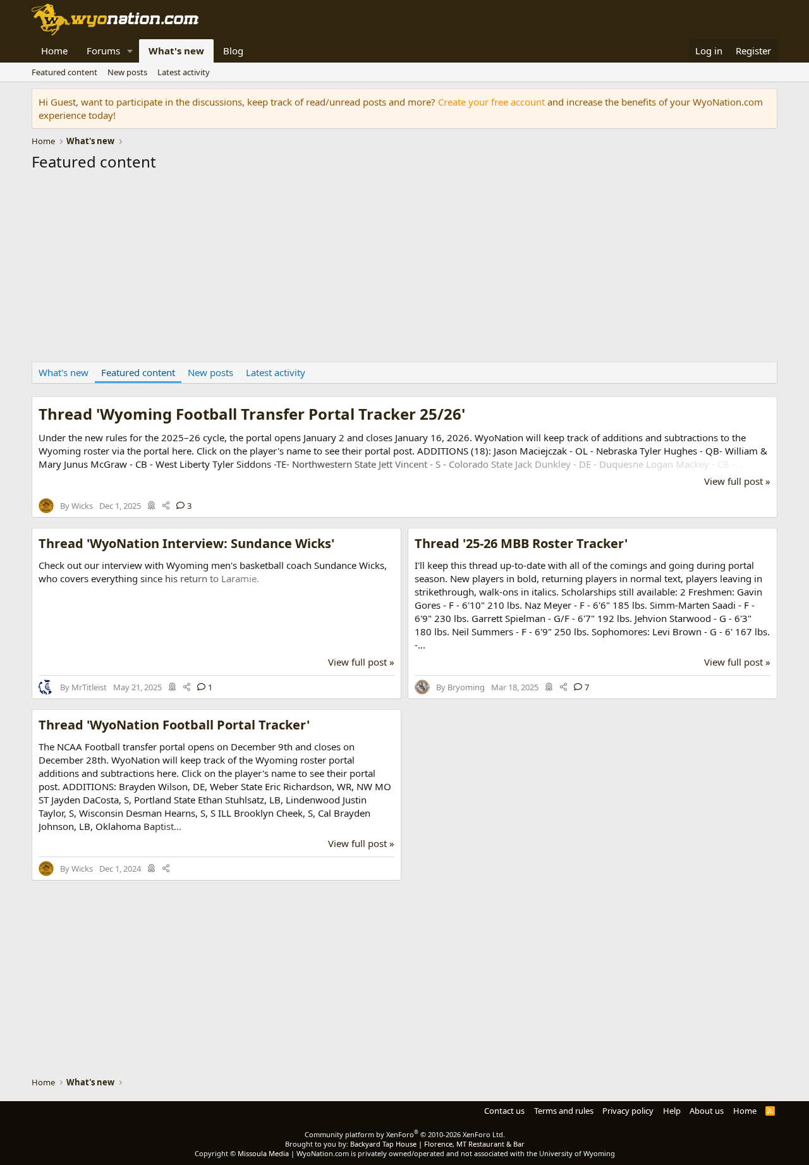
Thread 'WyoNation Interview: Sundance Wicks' (186, 543)
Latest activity (183, 72)
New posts (127, 72)
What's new (176, 50)
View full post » (737, 481)
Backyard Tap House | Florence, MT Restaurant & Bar (437, 1144)
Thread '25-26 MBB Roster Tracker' (521, 543)
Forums (103, 50)
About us (707, 1110)
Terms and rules (563, 1110)
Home (54, 50)
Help (672, 1110)
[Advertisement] (404, 269)
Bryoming (466, 687)
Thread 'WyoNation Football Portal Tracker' (174, 724)
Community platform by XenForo (405, 1134)
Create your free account (491, 101)
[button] (130, 51)
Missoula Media (263, 1153)
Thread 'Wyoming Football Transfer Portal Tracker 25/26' (252, 413)
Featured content (64, 72)
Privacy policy (628, 1110)
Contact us (504, 1110)
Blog (233, 50)
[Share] (166, 505)
